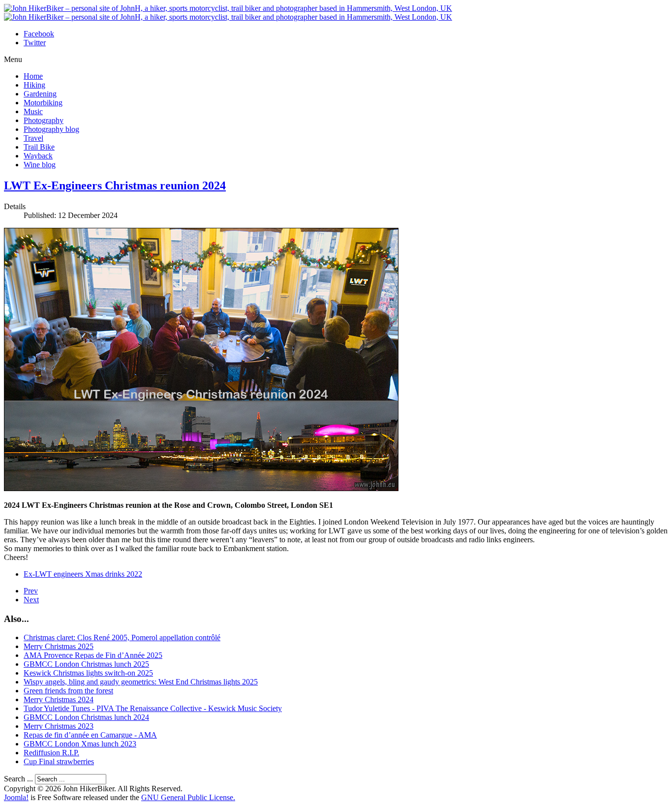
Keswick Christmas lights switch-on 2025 (88, 673)
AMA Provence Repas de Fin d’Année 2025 (93, 655)
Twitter (35, 42)
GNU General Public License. (188, 797)
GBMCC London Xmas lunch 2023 (80, 744)
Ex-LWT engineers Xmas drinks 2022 (83, 574)
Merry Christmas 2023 (58, 726)
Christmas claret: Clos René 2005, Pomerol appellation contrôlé (122, 637)
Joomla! (16, 797)
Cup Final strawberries (59, 761)
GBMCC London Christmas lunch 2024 (86, 717)
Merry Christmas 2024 (58, 699)
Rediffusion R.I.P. (51, 752)
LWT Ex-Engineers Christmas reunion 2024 (115, 185)
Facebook (39, 34)
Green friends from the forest (68, 690)
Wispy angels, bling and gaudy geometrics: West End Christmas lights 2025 (141, 682)
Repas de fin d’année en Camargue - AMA (90, 735)
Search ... (18, 779)
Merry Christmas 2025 (58, 646)
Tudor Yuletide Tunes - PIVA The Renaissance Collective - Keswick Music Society (153, 708)
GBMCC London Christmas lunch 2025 (86, 664)
